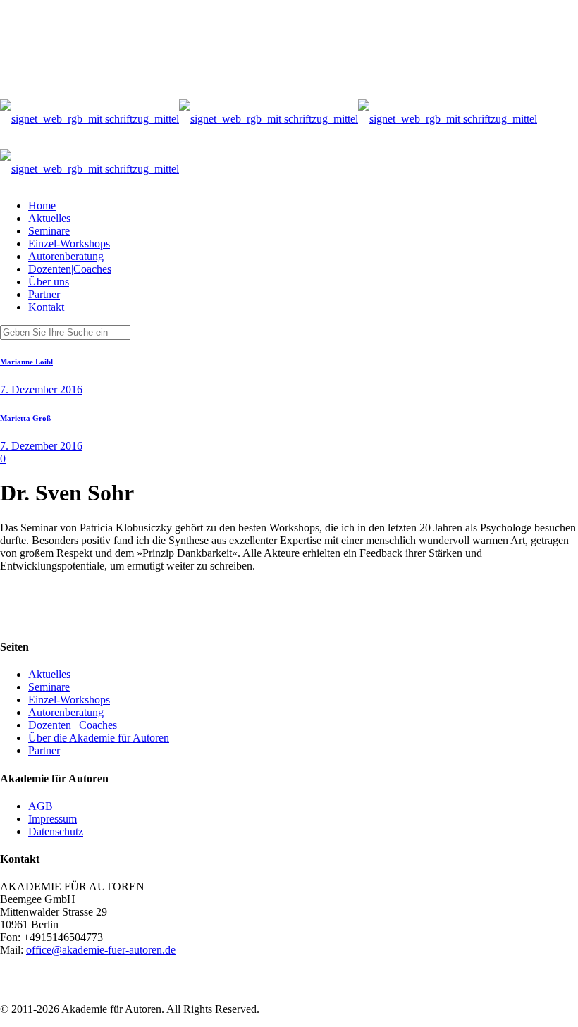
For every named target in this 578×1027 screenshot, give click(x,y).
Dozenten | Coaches (72, 725)
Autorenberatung (66, 712)
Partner (44, 750)
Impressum (52, 819)
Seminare (49, 687)
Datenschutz (55, 831)
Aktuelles (49, 674)
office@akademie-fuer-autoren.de (101, 950)
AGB (40, 806)
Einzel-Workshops (69, 700)
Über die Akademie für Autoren (98, 738)
